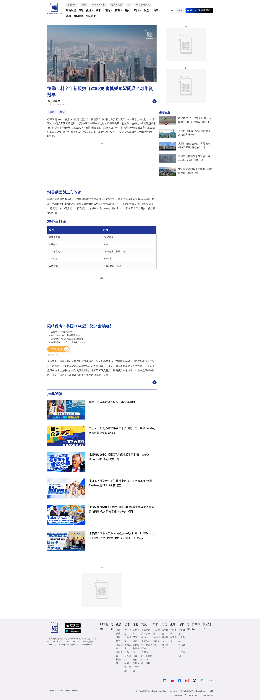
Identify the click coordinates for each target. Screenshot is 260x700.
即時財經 (71, 10)
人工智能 (156, 632)
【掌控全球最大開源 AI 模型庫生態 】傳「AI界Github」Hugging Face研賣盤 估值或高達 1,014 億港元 (122, 535)
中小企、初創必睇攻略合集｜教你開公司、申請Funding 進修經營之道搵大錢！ (122, 430)
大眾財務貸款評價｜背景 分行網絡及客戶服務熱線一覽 (194, 145)
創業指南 (145, 641)
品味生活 (173, 632)
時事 (156, 10)
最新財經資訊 (143, 4)
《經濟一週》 (87, 644)
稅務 (135, 659)
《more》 (51, 644)
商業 (117, 10)
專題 (81, 10)
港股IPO (71, 4)
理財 (107, 10)
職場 (136, 10)
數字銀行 (136, 650)
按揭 (126, 663)
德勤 (52, 112)
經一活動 (145, 663)
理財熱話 (136, 669)
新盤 (126, 652)
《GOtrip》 (57, 641)
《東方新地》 (88, 641)
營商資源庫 (146, 645)
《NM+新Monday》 (72, 641)
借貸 (135, 656)
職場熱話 (165, 647)
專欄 (68, 16)
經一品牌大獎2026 (146, 658)
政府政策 (181, 632)
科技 (127, 10)
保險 (135, 637)
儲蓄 (135, 641)
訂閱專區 (79, 16)
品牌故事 (145, 633)
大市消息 (127, 632)
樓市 (98, 10)
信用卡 (136, 663)
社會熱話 (181, 639)
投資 (88, 10)
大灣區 (144, 652)
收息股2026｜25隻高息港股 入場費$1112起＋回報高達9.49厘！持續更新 (194, 120)
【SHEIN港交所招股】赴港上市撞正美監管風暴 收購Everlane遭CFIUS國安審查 (120, 483)
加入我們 (91, 16)
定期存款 (136, 632)
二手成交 (127, 639)
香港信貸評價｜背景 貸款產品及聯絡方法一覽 (194, 133)
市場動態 (145, 630)
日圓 (84, 4)
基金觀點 (119, 647)
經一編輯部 (54, 101)
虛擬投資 (119, 654)
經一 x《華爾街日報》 (200, 10)
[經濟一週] (54, 8)
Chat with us (178, 695)
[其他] (154, 101)
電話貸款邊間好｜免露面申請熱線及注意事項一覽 (195, 171)
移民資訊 (181, 647)
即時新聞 (181, 654)
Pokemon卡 (98, 4)
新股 (62, 112)
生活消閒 (173, 639)
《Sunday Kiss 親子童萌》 (68, 644)
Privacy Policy (207, 695)
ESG (143, 648)
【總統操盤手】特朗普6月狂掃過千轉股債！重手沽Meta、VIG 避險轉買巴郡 (119, 456)
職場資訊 (165, 639)
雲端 (155, 645)
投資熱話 (119, 661)
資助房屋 (127, 647)
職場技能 (165, 632)
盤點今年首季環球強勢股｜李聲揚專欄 (112, 401)
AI (129, 4)
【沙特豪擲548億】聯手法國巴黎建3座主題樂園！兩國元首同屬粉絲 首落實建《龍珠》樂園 (121, 509)
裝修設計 (127, 658)
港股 (118, 630)
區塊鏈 (156, 641)
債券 (118, 641)
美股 (118, 633)
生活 (146, 10)
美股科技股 (116, 4)
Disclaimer (192, 695)
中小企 (144, 637)
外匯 (118, 637)
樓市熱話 (127, 669)
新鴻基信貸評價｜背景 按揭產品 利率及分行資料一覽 (194, 158)
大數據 (156, 637)
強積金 (136, 645)
